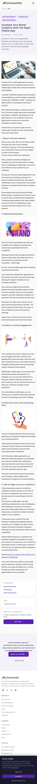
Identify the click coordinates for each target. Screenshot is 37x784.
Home (4, 8)
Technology (8, 590)
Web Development (10, 593)
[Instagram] (11, 690)
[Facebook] (15, 690)
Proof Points (6, 725)
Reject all (18, 772)
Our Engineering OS (8, 712)
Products (5, 715)
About (4, 728)
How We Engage (7, 706)
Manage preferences (18, 780)
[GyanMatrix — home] (12, 3)
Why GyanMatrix (7, 702)
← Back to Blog (18, 660)
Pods (3, 709)
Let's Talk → (18, 622)
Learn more (15, 767)
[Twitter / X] (7, 690)
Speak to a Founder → (18, 654)
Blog (3, 737)
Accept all (18, 776)
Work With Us (6, 734)
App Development (10, 586)
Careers (4, 731)
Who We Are (6, 699)
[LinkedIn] (3, 690)
